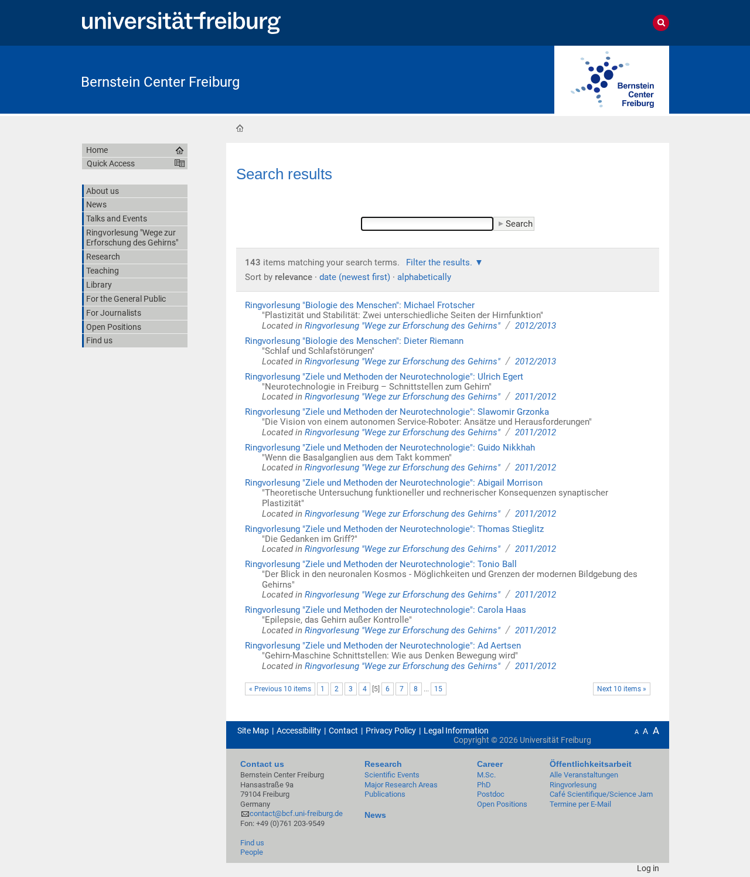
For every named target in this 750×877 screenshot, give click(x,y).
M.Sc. (486, 774)
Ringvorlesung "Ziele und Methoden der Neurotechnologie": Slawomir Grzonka (397, 412)
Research (383, 764)
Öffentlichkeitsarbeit (591, 764)
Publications (384, 794)
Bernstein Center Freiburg (160, 82)
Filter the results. (440, 262)
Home (239, 128)
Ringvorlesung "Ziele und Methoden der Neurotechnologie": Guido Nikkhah (390, 447)
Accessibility (299, 730)
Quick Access (111, 163)
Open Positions (502, 804)
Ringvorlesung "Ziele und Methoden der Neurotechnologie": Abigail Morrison (394, 482)
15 (438, 689)
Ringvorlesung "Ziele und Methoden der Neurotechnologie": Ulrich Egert (384, 376)
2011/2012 (535, 396)
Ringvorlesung (573, 784)
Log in (648, 868)
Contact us (262, 764)
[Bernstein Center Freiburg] (611, 78)
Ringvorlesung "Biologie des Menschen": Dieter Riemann (354, 341)
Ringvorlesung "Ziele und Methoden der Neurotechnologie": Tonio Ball (381, 564)
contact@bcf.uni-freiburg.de (296, 813)
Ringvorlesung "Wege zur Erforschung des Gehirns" (402, 325)
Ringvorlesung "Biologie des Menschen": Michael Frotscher (360, 305)
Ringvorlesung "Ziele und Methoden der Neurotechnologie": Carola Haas (385, 610)
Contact (343, 730)
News (375, 815)
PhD (484, 784)
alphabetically (424, 277)
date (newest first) (354, 277)
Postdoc (490, 794)
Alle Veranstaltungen (584, 774)
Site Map (253, 730)
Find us (252, 842)
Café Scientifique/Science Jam (601, 794)
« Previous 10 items (280, 689)
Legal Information (456, 730)
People (251, 852)
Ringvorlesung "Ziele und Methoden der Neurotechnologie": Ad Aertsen (383, 645)
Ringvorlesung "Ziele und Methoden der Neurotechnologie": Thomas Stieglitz (394, 529)
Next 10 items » (621, 689)
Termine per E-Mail (580, 804)
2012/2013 (535, 325)
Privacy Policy (391, 730)
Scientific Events (392, 774)
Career (490, 764)
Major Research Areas (401, 784)
